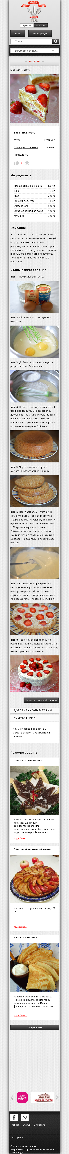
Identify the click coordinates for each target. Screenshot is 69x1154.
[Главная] (33, 21)
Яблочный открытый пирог (32, 849)
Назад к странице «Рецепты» (41, 700)
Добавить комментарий (33, 710)
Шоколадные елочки (28, 760)
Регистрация (40, 33)
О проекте (39, 1124)
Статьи (26, 1124)
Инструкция (16, 1137)
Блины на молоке (25, 937)
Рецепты (25, 69)
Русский (27, 25)
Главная (14, 69)
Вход (18, 33)
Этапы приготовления (26, 147)
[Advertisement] (34, 1056)
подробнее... (20, 838)
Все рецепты (35, 1027)
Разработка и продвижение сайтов (29, 1149)
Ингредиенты (21, 154)
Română (40, 25)
